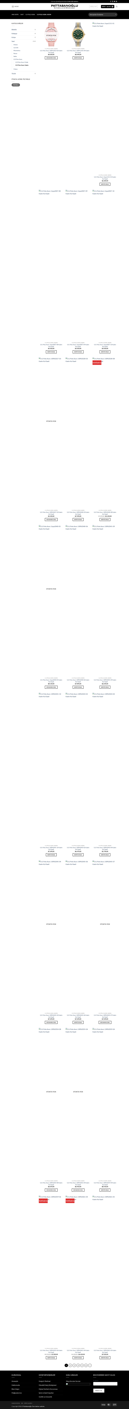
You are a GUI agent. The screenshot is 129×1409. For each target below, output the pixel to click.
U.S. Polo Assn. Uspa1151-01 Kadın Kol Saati (105, 178)
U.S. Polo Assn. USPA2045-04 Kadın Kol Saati (51, 1016)
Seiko (15, 56)
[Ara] (116, 6)
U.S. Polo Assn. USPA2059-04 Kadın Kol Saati (105, 1184)
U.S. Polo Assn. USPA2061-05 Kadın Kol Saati (105, 1351)
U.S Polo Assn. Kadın (21, 65)
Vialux (16, 69)
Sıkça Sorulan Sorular (73, 1381)
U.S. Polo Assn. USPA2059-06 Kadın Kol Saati (51, 1351)
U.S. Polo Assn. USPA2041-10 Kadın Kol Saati (51, 848)
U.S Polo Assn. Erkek (21, 62)
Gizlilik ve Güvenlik (45, 1397)
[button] (15, 6)
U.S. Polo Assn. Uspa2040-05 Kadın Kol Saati (51, 681)
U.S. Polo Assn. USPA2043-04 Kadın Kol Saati (105, 848)
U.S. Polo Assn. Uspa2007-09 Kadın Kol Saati (78, 345)
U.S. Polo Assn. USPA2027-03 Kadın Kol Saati (51, 513)
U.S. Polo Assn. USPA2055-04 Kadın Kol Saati (78, 1184)
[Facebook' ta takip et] (110, 1)
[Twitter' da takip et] (114, 1)
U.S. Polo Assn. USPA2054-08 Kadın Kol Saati (51, 1184)
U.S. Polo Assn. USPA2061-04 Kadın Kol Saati (78, 1351)
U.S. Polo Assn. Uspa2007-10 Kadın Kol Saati (105, 345)
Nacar (15, 53)
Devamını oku (51, 57)
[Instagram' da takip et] (112, 1)
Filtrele (15, 85)
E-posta (95, 1380)
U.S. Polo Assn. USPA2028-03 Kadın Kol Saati (78, 513)
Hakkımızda (16, 1385)
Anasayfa (15, 1381)
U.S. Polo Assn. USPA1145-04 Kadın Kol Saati (78, 51)
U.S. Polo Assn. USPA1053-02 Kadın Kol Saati (51, 51)
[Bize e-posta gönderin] (116, 1)
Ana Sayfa (15, 14)
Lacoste (16, 47)
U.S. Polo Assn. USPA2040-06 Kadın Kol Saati (78, 681)
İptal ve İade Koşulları (46, 1393)
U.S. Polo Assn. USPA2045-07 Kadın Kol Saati (105, 1016)
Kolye (14, 37)
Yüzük (14, 73)
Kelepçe (14, 33)
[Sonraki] (90, 1365)
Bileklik (14, 29)
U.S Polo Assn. (30, 14)
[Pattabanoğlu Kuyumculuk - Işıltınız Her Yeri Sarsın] (64, 6)
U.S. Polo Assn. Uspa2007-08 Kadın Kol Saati (51, 345)
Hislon (16, 44)
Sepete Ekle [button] (78, 57)
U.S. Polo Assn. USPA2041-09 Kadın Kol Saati (105, 681)
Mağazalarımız (17, 1393)
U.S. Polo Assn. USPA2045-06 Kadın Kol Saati (78, 1016)
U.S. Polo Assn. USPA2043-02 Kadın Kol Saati (78, 848)
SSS (22, 1403)
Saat (22, 14)
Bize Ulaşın (15, 1389)
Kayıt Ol (98, 1390)
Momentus (17, 50)
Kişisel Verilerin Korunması (48, 1389)
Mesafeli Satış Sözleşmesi (47, 1385)
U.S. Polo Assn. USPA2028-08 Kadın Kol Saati (105, 513)
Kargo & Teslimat (44, 1381)
